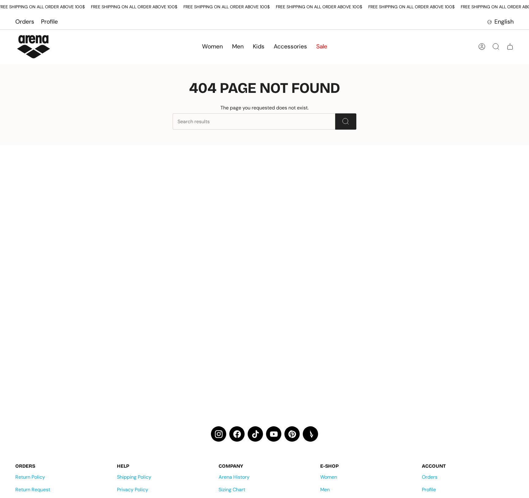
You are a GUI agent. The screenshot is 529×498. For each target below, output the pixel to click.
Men (325, 489)
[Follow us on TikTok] (255, 434)
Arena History (234, 477)
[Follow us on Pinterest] (292, 434)
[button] (212, 46)
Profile (49, 21)
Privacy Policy (132, 489)
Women (328, 477)
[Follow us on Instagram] (218, 434)
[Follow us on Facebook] (237, 434)
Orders (24, 21)
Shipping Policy (134, 477)
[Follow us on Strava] (310, 434)
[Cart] (510, 46)
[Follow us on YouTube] (273, 434)
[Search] (345, 121)
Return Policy (30, 477)
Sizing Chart (232, 489)
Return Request (32, 489)
